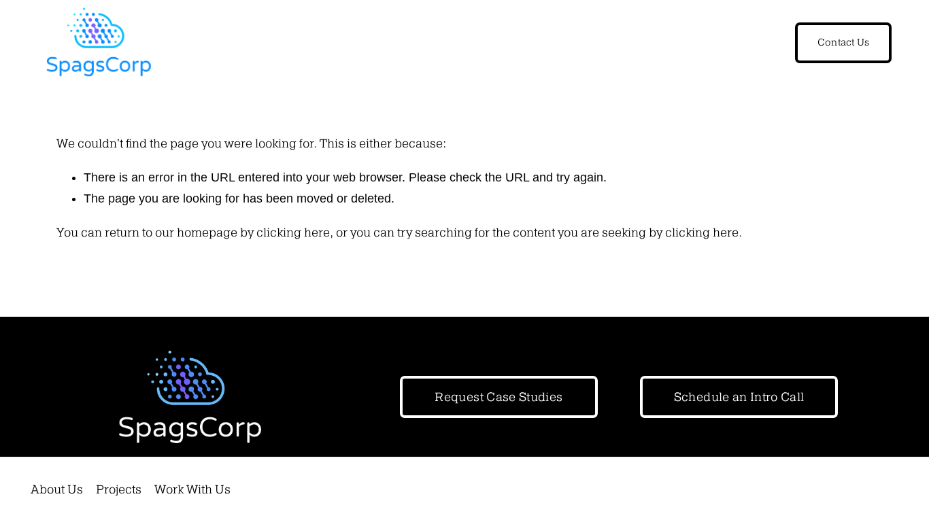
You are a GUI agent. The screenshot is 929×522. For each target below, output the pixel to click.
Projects (118, 489)
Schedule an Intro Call (739, 397)
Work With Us (192, 489)
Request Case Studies (498, 397)
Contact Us (843, 42)
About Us (57, 489)
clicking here (293, 232)
